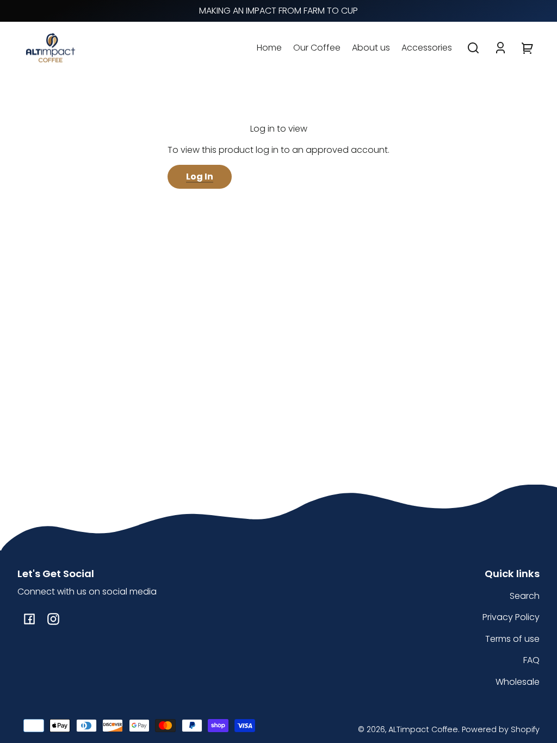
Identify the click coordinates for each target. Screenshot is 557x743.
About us (371, 47)
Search (525, 596)
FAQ (531, 660)
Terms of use (512, 639)
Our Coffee (317, 47)
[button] (473, 48)
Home (269, 47)
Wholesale (518, 682)
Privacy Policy (511, 617)
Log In (199, 176)
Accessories (426, 47)
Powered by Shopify (501, 729)
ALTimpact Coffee (423, 729)
